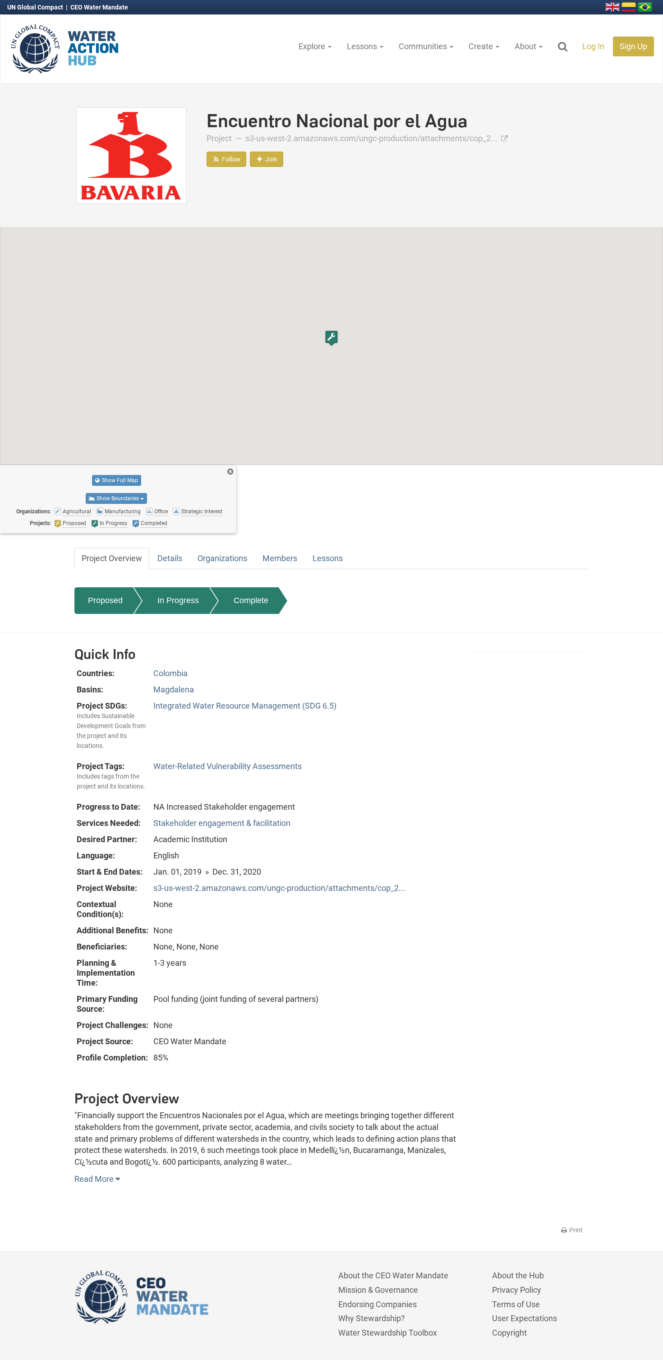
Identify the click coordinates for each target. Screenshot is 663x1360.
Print (575, 1230)
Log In (593, 46)
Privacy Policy (516, 1290)
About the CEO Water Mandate (393, 1275)
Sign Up (633, 46)
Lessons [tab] (328, 558)
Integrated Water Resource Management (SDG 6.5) (244, 705)
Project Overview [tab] (112, 558)
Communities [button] (424, 46)
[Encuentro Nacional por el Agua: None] (131, 155)
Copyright (509, 1332)
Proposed (105, 600)
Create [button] (482, 46)
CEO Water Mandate (99, 7)
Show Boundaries (117, 498)
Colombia (170, 673)
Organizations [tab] (222, 558)
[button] (331, 338)
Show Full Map (119, 480)
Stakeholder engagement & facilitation (221, 823)
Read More (94, 1179)
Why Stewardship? (371, 1318)
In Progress (178, 600)
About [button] (526, 46)
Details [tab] (169, 558)
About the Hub (518, 1275)
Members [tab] (279, 558)
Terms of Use (516, 1304)
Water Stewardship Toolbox (387, 1332)
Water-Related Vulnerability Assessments (227, 766)
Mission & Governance (378, 1290)
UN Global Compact (35, 7)
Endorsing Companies (377, 1304)
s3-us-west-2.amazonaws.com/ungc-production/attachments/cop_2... (372, 138)
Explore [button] (313, 46)
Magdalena (173, 689)
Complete (251, 600)
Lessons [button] (363, 46)
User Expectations (524, 1318)
